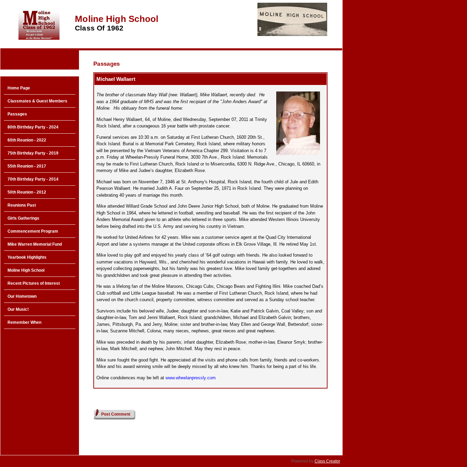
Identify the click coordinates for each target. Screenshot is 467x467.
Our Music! (18, 309)
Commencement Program (33, 231)
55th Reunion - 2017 (27, 166)
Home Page (19, 88)
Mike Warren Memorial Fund (35, 244)
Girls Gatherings (23, 218)
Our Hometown (22, 296)
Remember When (24, 322)
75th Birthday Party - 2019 (33, 153)
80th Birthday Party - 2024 (33, 127)
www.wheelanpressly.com (190, 377)
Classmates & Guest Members (37, 101)
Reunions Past (22, 205)
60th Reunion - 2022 (27, 140)
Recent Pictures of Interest (34, 283)
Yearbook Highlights (27, 257)
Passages (17, 114)
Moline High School (26, 270)
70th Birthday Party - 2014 (33, 179)
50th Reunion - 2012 (27, 192)
